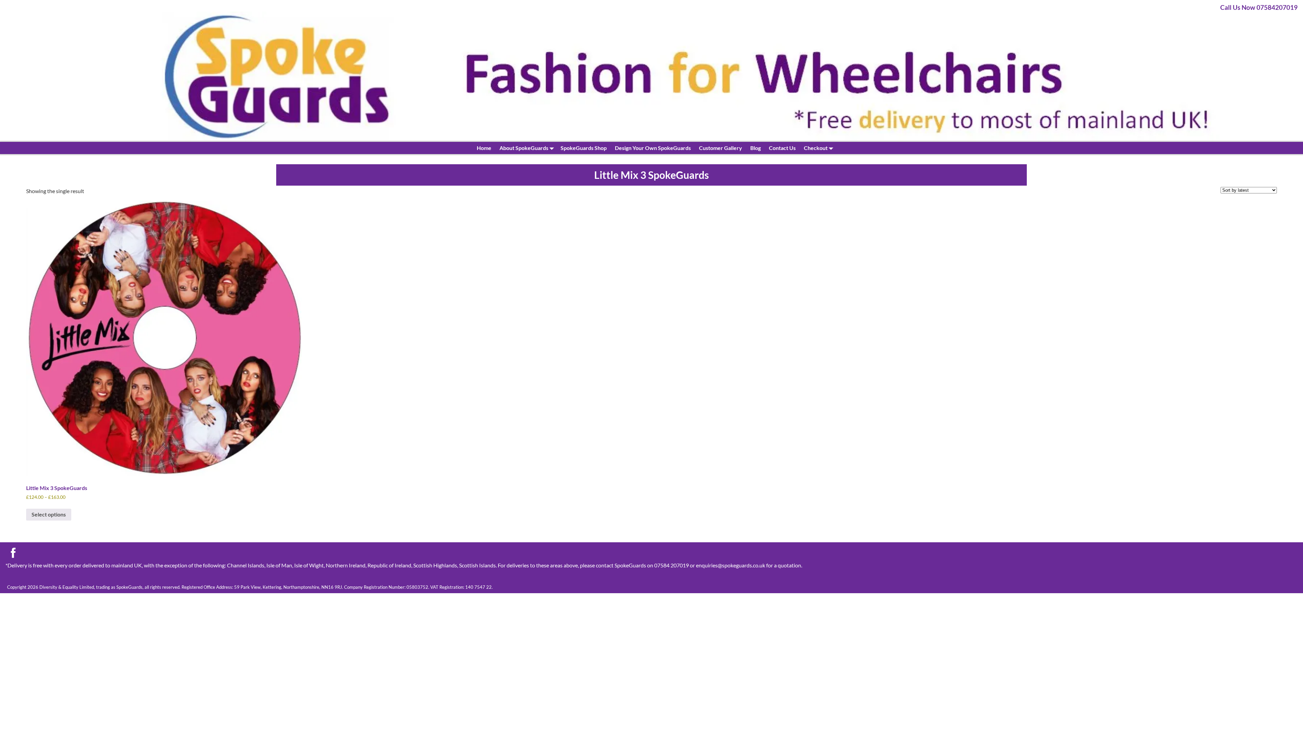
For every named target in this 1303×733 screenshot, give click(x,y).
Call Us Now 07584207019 (1259, 7)
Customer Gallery (720, 148)
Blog (755, 148)
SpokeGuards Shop (584, 148)
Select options (49, 514)
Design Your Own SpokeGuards (653, 148)
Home (484, 148)
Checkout (816, 148)
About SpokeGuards (523, 148)
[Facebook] (13, 554)
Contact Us (782, 148)
